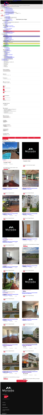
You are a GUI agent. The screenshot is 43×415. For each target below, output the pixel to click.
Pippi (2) (5, 65)
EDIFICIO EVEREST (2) (7, 110)
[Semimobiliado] (5, 121)
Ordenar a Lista (6, 133)
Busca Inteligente (6, 69)
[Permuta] (5, 130)
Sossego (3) (6, 66)
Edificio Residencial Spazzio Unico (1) (10, 111)
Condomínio (6, 108)
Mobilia (5, 120)
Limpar (21, 137)
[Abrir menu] (0, 3)
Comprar (4, 169)
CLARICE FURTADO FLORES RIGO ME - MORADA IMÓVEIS (6, 3)
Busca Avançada (5, 139)
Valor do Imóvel (6, 95)
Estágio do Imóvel (7, 103)
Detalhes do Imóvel (7, 124)
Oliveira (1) (6, 63)
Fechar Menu (15, 1)
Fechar (34, 137)
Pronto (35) (6, 104)
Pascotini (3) (6, 64)
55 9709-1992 (4, 404)
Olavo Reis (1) (6, 62)
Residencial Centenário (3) (8, 112)
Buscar (9, 137)
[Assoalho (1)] (7, 126)
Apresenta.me (4, 413)
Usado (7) (5, 105)
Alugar (7, 169)
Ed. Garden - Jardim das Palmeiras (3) (10, 109)
